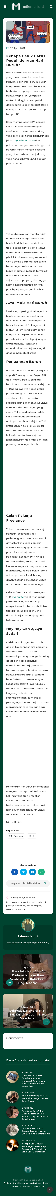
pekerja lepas (34, 905)
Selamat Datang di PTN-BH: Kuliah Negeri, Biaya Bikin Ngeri (35, 1098)
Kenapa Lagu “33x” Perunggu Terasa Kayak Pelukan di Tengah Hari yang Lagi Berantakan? (35, 1148)
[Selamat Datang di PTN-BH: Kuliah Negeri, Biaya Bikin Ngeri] (12, 1097)
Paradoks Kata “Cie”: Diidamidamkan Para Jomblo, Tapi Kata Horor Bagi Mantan (35, 1115)
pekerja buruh (39, 902)
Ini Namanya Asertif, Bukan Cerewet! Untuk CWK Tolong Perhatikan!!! (36, 1131)
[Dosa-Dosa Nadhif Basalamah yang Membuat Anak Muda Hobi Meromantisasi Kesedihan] (12, 1077)
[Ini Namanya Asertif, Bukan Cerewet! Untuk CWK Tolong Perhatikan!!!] (12, 1130)
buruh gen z (17, 897)
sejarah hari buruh (16, 909)
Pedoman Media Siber (30, 1183)
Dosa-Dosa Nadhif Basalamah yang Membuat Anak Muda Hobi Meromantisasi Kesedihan (33, 1081)
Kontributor (16, 1186)
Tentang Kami (11, 1183)
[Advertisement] (28, 198)
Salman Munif (28, 936)
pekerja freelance (15, 905)
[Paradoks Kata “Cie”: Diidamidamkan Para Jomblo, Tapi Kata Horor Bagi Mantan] (12, 1112)
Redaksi (47, 1183)
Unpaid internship (24, 140)
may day (25, 902)
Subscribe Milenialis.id (34, 1186)
